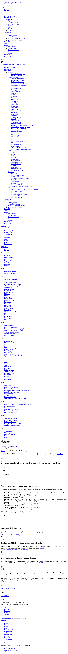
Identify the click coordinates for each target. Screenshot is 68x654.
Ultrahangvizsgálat (16, 136)
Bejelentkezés (8, 56)
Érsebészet (14, 96)
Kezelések (11, 29)
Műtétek (10, 27)
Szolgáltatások (8, 19)
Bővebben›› (60, 454)
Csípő (13, 154)
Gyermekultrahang (16, 131)
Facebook (7, 611)
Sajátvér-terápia (15, 181)
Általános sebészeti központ (15, 40)
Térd (12, 152)
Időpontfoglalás (5, 228)
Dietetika (13, 95)
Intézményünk (12, 48)
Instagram (7, 609)
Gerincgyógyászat (16, 99)
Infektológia (14, 103)
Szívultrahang (15, 146)
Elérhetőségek (8, 626)
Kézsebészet (14, 106)
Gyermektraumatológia (17, 123)
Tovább (42, 548)
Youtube (6, 614)
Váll (12, 156)
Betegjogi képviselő (9, 648)
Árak (5, 43)
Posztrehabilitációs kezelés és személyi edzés (23, 178)
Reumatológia (15, 115)
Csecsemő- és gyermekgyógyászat (20, 127)
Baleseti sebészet (16, 88)
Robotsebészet (8, 17)
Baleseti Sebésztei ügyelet (18, 64)
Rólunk (6, 45)
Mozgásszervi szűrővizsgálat (19, 194)
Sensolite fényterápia (17, 183)
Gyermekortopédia (16, 130)
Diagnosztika (11, 26)
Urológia (13, 119)
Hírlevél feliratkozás (13, 50)
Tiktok (6, 607)
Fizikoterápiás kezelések (18, 175)
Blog (9, 51)
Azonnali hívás (14, 446)
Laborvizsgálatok (16, 144)
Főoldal (3, 451)
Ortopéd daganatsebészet (18, 111)
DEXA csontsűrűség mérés (18, 141)
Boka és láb (14, 157)
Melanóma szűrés (16, 193)
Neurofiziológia (15, 107)
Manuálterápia (15, 176)
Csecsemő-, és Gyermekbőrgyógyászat (22, 125)
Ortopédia (14, 112)
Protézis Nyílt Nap (9, 16)
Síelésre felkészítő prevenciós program (22, 186)
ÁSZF (6, 651)
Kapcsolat (7, 54)
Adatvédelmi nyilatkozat (11, 650)
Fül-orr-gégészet (15, 98)
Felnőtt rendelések (13, 22)
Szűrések (10, 30)
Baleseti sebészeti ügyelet (18, 74)
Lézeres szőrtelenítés (17, 185)
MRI (12, 140)
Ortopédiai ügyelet (6, 64)
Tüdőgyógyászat (16, 117)
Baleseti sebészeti (16, 164)
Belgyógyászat (15, 90)
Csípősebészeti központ (14, 35)
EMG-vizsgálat (15, 143)
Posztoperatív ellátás (17, 170)
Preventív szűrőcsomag (17, 196)
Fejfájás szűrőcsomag (17, 197)
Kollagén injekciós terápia (18, 180)
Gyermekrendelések (13, 24)
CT (12, 138)
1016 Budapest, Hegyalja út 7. (12, 2)
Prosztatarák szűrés (16, 191)
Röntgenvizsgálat (16, 135)
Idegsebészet (14, 101)
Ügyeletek (11, 21)
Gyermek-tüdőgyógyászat (18, 128)
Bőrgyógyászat (15, 91)
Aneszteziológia (15, 86)
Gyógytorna (14, 173)
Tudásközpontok (9, 32)
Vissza (2, 253)
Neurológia (14, 109)
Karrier (10, 53)
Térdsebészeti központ (14, 34)
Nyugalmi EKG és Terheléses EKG (21, 149)
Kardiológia (14, 104)
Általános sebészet (16, 162)
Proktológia (14, 114)
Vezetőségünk (12, 46)
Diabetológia (15, 93)
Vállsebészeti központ (14, 37)
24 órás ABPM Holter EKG (19, 148)
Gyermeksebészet (16, 122)
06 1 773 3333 (8, 4)
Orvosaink (7, 42)
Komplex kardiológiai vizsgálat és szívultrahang (24, 189)
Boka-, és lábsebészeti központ (16, 38)
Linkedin (6, 612)
